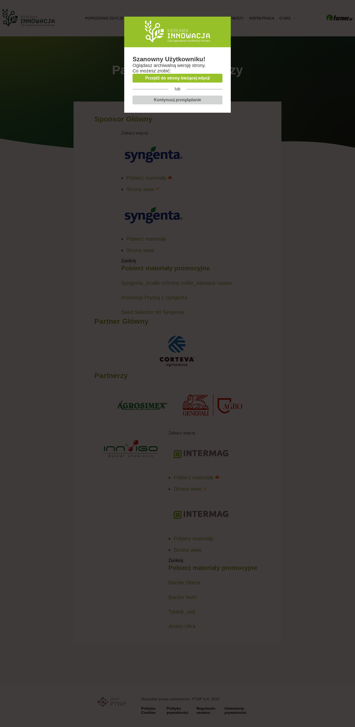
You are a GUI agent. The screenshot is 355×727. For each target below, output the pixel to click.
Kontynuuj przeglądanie (177, 100)
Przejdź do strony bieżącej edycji (177, 78)
